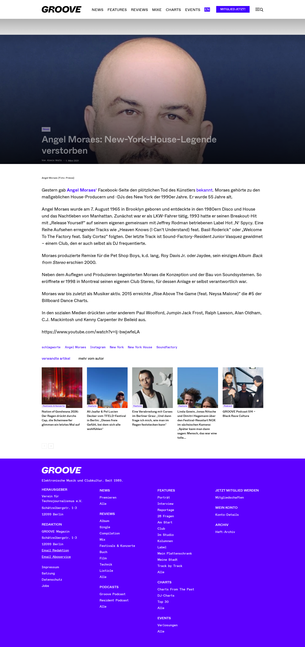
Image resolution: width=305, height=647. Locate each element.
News (46, 129)
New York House (140, 346)
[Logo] (62, 9)
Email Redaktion (55, 550)
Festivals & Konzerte (54, 406)
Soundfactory (166, 346)
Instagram (98, 346)
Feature (92, 406)
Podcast (228, 406)
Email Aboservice (56, 557)
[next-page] (51, 446)
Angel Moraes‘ (82, 190)
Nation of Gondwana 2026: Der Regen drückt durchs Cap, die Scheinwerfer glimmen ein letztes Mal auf (61, 418)
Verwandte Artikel (56, 358)
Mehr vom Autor (91, 358)
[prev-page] (44, 446)
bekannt (204, 190)
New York (117, 346)
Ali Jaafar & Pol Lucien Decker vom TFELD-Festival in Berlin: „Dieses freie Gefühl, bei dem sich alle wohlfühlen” (106, 420)
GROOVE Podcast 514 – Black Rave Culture (239, 413)
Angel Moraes (75, 346)
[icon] (259, 10)
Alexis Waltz (54, 160)
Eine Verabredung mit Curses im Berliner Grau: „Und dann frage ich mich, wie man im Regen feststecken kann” (152, 418)
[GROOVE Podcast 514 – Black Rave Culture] (243, 387)
